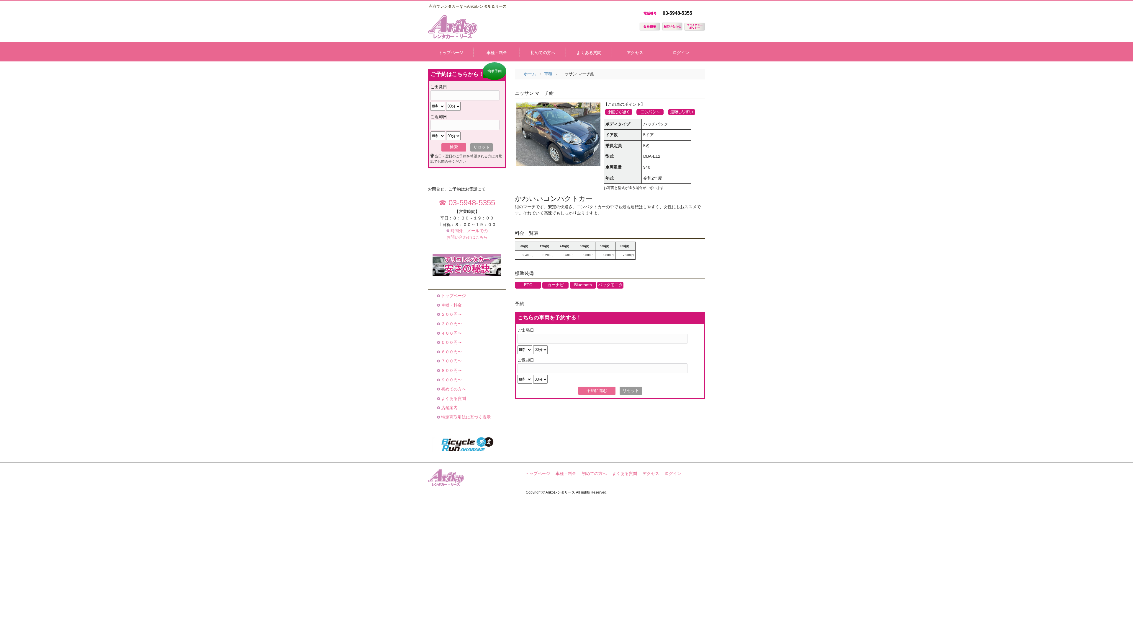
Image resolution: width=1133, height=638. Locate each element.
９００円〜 (451, 379)
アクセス (651, 473)
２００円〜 (451, 314)
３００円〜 (451, 323)
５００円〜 (451, 342)
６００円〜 (451, 351)
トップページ (453, 295)
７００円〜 (451, 361)
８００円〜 (451, 370)
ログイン (673, 473)
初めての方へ (453, 389)
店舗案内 (449, 407)
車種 (548, 73)
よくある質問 (453, 398)
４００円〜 (451, 333)
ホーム (530, 73)
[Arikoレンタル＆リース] (452, 37)
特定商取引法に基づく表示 (465, 417)
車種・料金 (451, 305)
